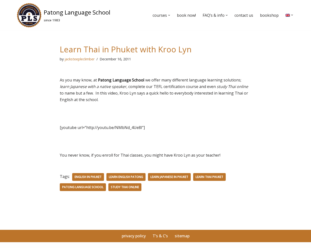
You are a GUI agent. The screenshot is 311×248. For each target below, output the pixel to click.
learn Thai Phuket (209, 177)
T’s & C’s (160, 236)
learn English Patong (126, 177)
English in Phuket (88, 177)
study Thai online (125, 187)
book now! (186, 15)
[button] (169, 15)
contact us (243, 15)
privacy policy (134, 236)
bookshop (269, 15)
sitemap (182, 236)
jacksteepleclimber (80, 59)
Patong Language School (83, 187)
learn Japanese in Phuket (169, 177)
